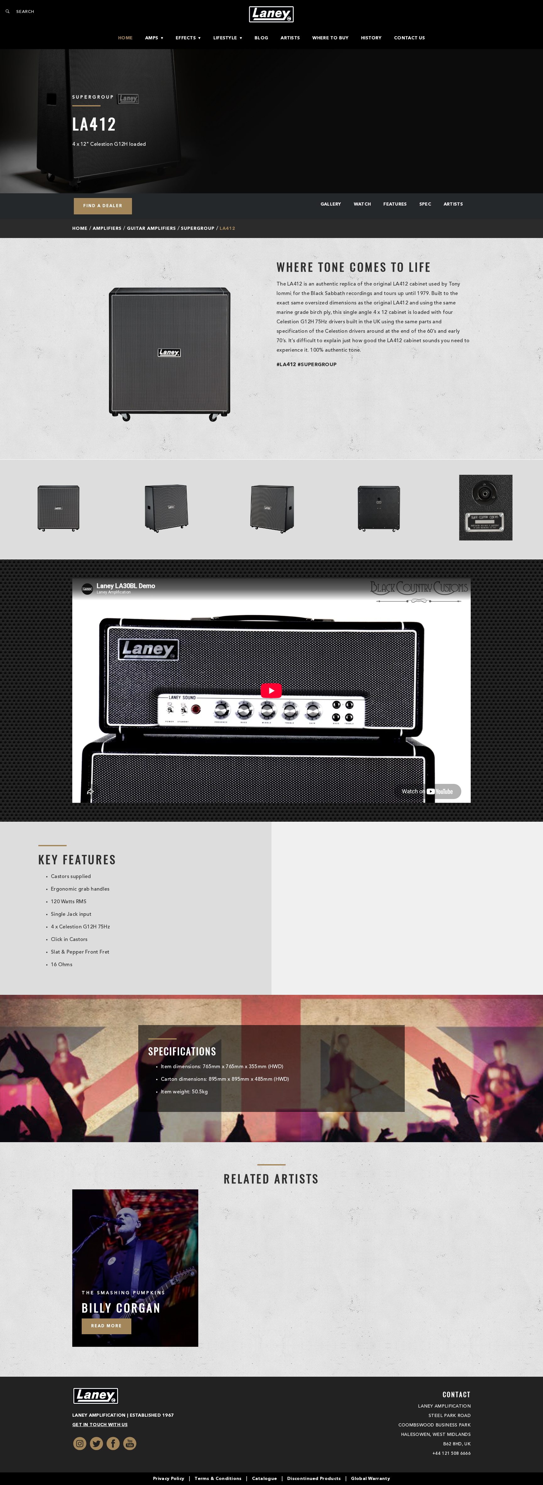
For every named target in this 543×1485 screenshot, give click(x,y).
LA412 (227, 228)
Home (125, 38)
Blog (261, 38)
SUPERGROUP (198, 228)
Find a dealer (103, 206)
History (371, 38)
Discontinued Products (314, 1478)
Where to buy (330, 38)
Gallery (331, 204)
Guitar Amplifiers (151, 228)
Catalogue (264, 1478)
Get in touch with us (100, 1425)
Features (395, 204)
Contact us (409, 38)
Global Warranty (370, 1478)
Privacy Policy (168, 1478)
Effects (186, 38)
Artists (290, 38)
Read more (106, 1326)
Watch (362, 204)
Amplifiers (107, 228)
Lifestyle (225, 38)
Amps (151, 38)
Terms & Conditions (218, 1478)
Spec (425, 204)
